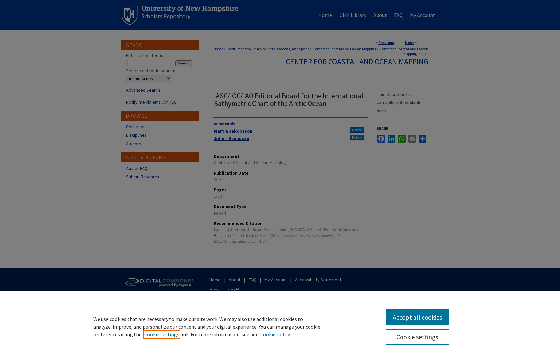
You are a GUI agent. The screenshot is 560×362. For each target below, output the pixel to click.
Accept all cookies (417, 317)
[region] (280, 326)
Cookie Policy (275, 334)
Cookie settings (161, 334)
